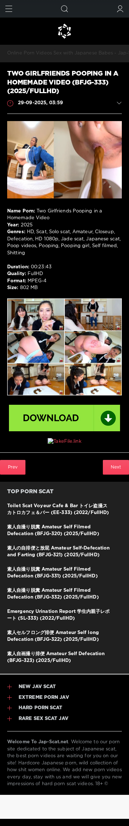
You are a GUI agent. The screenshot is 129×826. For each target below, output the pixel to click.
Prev (13, 467)
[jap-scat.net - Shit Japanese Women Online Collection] (64, 31)
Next (116, 467)
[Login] (120, 9)
